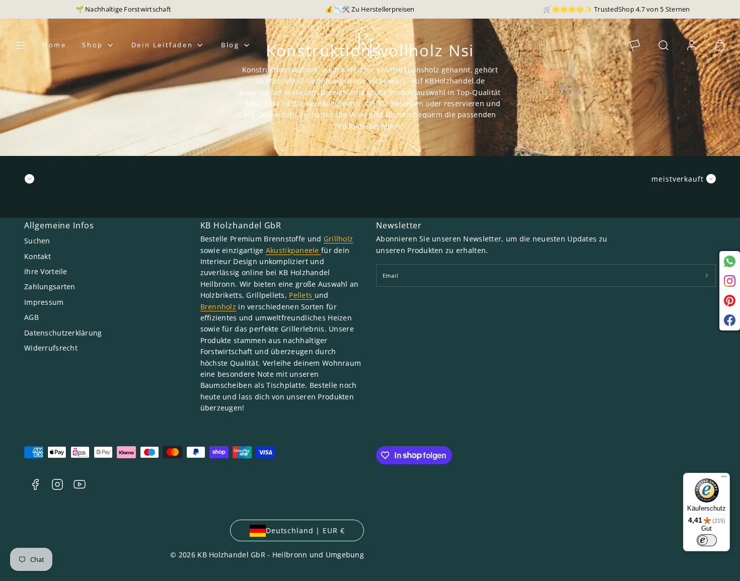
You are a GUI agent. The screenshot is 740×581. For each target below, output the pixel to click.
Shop (92, 44)
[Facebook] (729, 320)
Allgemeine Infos (59, 225)
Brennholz (218, 306)
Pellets (301, 295)
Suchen (37, 240)
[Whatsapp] (729, 261)
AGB (31, 317)
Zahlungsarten (50, 286)
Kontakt (37, 256)
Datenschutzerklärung (63, 333)
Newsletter (399, 225)
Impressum (44, 302)
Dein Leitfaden (162, 44)
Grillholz (338, 238)
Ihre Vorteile (45, 271)
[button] (20, 45)
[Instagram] (729, 281)
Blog (230, 44)
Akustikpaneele (293, 250)
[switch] (707, 540)
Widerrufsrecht (51, 348)
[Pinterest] (729, 300)
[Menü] (724, 479)
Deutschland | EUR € (305, 530)
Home (54, 44)
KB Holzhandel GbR (241, 225)
